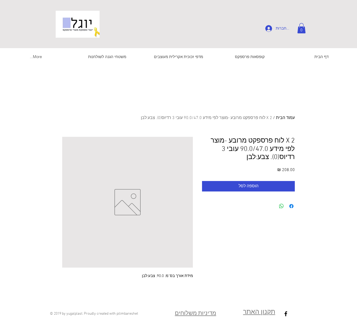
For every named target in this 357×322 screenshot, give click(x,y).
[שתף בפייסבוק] (291, 206)
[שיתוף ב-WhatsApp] (281, 206)
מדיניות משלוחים (195, 313)
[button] (301, 28)
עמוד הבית (285, 118)
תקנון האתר (259, 312)
